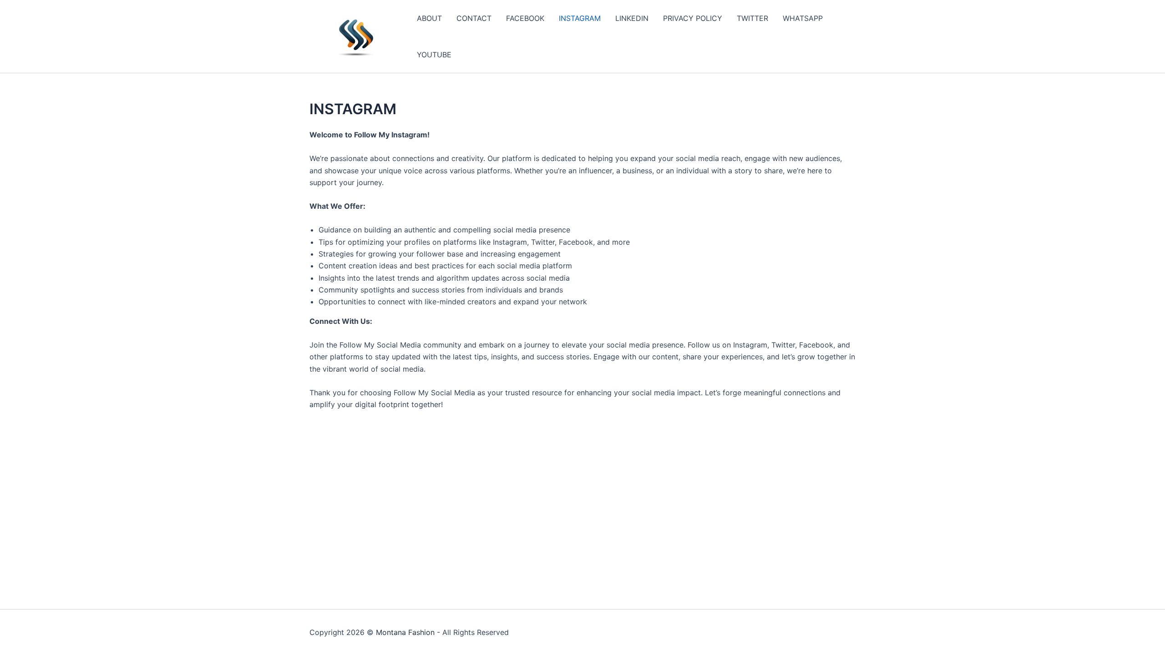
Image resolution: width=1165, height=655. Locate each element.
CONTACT (473, 18)
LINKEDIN (631, 18)
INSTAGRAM (580, 18)
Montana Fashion (405, 632)
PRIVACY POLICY (692, 18)
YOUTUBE (434, 54)
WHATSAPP (803, 18)
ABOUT (429, 18)
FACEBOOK (525, 18)
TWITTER (752, 18)
